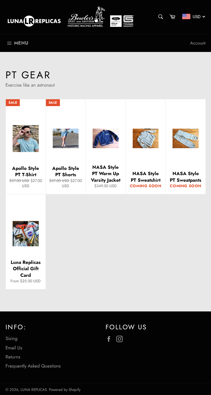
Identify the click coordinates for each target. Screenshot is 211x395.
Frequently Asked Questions (33, 366)
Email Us (13, 347)
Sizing (11, 338)
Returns (12, 356)
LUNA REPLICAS (34, 389)
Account (198, 43)
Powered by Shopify (64, 389)
